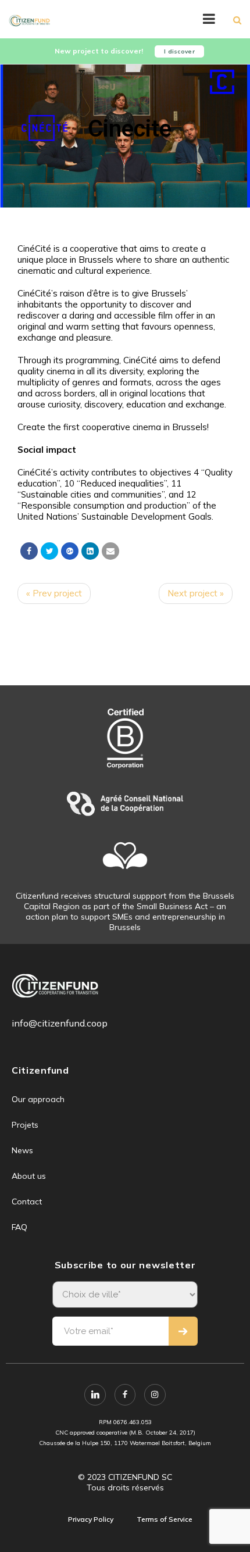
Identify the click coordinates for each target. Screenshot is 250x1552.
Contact (27, 1201)
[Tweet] (49, 551)
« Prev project (54, 593)
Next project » (195, 593)
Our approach (38, 1099)
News (22, 1150)
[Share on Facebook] (29, 551)
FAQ (19, 1227)
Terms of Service (164, 1519)
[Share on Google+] (69, 551)
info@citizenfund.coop (60, 1023)
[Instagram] (154, 1394)
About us (29, 1176)
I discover (179, 51)
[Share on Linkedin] (90, 551)
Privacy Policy (90, 1519)
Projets (25, 1125)
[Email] (110, 551)
